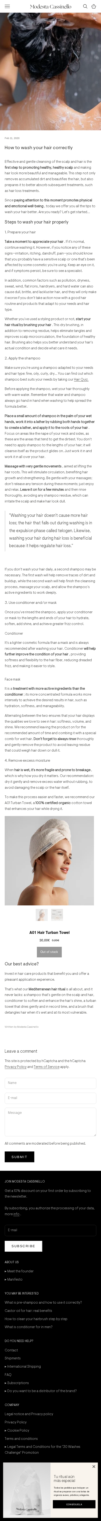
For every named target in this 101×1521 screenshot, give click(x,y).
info (16, 1214)
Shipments (13, 1358)
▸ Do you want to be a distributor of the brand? (41, 1391)
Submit (19, 1157)
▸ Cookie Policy (17, 1431)
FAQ (8, 1375)
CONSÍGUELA (74, 1504)
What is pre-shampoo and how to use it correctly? (43, 1303)
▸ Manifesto (14, 1280)
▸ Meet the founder (19, 1271)
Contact (11, 1350)
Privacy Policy (16, 1067)
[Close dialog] (94, 1466)
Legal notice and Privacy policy (29, 1414)
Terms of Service (46, 1067)
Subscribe (23, 1246)
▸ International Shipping (23, 1367)
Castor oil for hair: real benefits (28, 1311)
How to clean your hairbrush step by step (36, 1319)
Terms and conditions (21, 1439)
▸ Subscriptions (17, 1383)
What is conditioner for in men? (29, 1327)
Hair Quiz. (81, 380)
